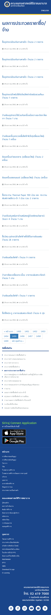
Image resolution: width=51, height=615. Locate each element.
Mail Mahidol (6, 559)
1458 (38, 336)
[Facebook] (17, 608)
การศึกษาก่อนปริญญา (9, 456)
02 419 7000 (39, 593)
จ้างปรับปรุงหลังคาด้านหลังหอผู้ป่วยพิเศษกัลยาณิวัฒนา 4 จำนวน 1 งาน (23, 217)
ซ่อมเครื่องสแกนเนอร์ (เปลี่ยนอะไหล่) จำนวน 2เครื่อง (24, 177)
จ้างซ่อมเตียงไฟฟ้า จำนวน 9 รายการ (18, 257)
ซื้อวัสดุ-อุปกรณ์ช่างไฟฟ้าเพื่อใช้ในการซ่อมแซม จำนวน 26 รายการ (22, 238)
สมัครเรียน (5, 519)
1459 (6, 341)
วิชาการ (4, 463)
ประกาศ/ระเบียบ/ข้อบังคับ (10, 542)
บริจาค (4, 477)
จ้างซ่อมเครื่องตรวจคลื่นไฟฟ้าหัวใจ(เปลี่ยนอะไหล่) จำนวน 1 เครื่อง (23, 137)
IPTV (4, 563)
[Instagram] (24, 608)
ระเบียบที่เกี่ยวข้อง (11, 404)
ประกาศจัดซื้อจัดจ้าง (12, 367)
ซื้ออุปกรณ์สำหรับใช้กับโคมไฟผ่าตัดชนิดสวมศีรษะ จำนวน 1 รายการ (23, 96)
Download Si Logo (8, 569)
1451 (27, 331)
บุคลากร (5, 480)
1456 (22, 336)
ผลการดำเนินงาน (7, 506)
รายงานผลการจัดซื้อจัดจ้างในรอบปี (17, 400)
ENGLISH (45, 10)
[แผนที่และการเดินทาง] (44, 608)
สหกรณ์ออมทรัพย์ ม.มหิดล (10, 549)
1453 (43, 331)
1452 (35, 331)
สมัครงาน (5, 516)
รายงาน (7, 389)
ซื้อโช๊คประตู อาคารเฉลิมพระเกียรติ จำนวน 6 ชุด (23, 313)
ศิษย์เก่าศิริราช (7, 509)
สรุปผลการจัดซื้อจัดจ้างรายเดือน (16, 396)
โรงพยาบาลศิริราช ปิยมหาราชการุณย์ (14, 473)
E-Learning (6, 573)
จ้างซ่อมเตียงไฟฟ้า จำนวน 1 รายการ (18, 296)
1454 (6, 336)
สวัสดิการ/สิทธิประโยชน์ (10, 546)
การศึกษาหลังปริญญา (9, 460)
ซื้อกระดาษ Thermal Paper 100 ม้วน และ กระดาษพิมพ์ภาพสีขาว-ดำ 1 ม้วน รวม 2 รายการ (24, 196)
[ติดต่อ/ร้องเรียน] (38, 608)
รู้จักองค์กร (5, 503)
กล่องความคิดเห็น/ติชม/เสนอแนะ (16, 408)
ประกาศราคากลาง (11, 363)
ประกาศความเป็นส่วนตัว (10, 490)
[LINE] (10, 608)
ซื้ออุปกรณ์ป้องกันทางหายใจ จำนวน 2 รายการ (22, 42)
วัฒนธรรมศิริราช (8, 539)
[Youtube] (31, 608)
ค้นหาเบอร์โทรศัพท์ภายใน (10, 556)
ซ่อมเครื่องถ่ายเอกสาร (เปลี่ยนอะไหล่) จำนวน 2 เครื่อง (22, 158)
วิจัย (3, 466)
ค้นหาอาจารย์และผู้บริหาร (10, 513)
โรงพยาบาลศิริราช (8, 470)
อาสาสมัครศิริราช (8, 483)
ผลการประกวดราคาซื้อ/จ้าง (14, 371)
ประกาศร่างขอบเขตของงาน (14, 359)
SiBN (4, 566)
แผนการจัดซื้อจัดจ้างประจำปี (15, 392)
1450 (19, 331)
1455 (15, 336)
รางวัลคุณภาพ (7, 523)
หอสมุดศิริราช (6, 526)
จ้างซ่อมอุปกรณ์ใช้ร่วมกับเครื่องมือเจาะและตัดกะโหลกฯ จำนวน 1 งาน (24, 116)
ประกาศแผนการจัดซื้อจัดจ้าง (15, 355)
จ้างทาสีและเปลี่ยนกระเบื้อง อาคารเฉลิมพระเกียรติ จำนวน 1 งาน (23, 276)
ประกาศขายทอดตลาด (12, 381)
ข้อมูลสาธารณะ (7, 487)
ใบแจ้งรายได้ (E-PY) (9, 552)
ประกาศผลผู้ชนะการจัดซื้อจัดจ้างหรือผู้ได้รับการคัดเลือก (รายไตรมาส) (23, 376)
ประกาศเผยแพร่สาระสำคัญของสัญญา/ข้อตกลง (21, 385)
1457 (30, 336)
